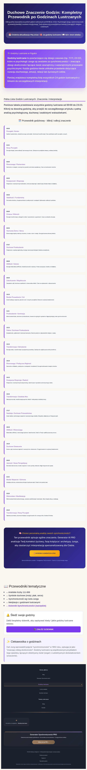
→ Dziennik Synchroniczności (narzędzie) (26, 606)
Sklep (43, 704)
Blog (43, 674)
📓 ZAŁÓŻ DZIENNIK (44, 629)
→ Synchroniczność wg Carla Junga (22, 599)
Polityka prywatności (43, 755)
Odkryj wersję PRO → (43, 742)
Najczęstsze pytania (43, 761)
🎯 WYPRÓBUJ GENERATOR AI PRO (45, 553)
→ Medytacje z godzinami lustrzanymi (23, 602)
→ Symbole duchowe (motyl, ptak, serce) (24, 595)
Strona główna (44, 670)
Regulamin (43, 758)
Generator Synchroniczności (43, 678)
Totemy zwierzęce (44, 699)
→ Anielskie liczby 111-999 (18, 592)
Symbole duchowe (43, 693)
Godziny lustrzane (43, 684)
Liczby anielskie (43, 689)
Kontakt (43, 707)
